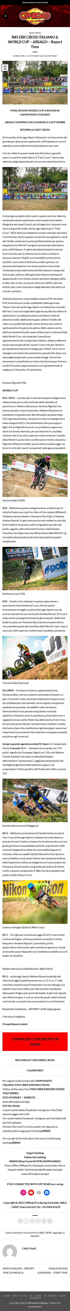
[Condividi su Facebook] (26, 1221)
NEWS (38, 33)
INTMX (23, 1296)
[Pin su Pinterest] (44, 1221)
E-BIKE (38, 1296)
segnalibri (34, 1236)
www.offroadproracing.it (16, 1101)
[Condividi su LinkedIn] (49, 1221)
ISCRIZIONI (35, 1298)
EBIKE (32, 33)
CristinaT (52, 56)
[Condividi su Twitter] (32, 1221)
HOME (6, 1296)
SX (45, 1296)
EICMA (62, 1296)
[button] (5, 16)
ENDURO (52, 1296)
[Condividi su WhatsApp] (20, 1221)
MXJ (31, 1296)
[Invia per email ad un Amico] (38, 1221)
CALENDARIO (35, 1070)
